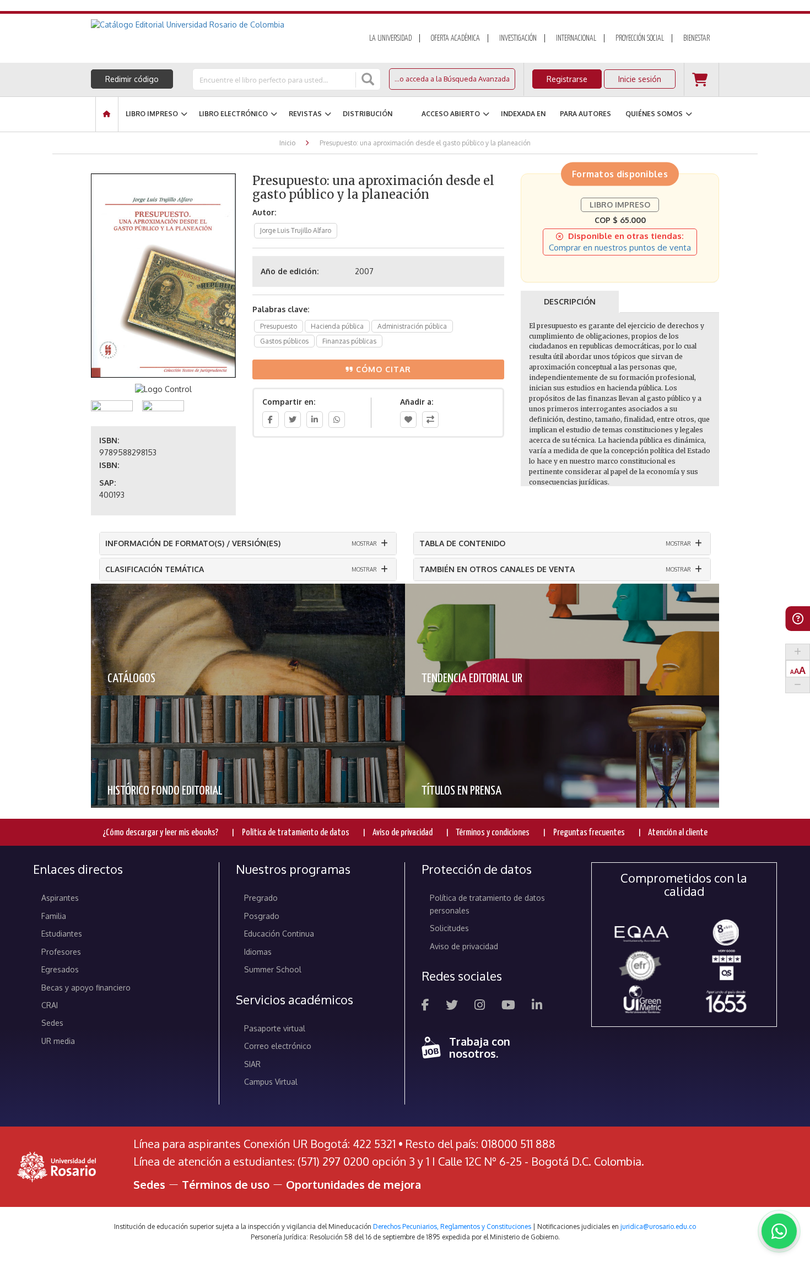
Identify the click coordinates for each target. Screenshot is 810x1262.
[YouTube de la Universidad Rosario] (508, 1006)
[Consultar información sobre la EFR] (642, 966)
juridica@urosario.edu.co (658, 1226)
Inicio (287, 143)
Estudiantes (61, 933)
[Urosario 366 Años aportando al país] (726, 1001)
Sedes (52, 1022)
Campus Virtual (271, 1081)
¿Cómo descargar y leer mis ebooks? (160, 832)
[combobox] (275, 79)
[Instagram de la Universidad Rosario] (479, 1006)
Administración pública (412, 326)
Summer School (272, 969)
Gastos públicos (284, 341)
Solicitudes (449, 928)
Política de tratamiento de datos (295, 832)
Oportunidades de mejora (353, 1184)
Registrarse (567, 79)
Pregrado (261, 897)
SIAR (252, 1064)
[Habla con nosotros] (779, 1231)
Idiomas (258, 951)
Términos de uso (225, 1184)
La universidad (390, 38)
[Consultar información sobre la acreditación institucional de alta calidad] (726, 932)
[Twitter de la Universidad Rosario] (452, 1006)
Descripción (570, 301)
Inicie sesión (639, 79)
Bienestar (696, 38)
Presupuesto (278, 326)
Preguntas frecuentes (589, 832)
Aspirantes (60, 897)
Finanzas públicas (349, 341)
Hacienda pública (337, 326)
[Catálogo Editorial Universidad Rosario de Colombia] (217, 25)
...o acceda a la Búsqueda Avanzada (452, 78)
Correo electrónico (277, 1046)
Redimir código (132, 79)
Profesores (61, 951)
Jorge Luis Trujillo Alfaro (295, 230)
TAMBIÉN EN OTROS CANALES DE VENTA (497, 569)
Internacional (576, 38)
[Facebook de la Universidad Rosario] (425, 1006)
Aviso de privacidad (402, 832)
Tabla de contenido (462, 543)
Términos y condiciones (493, 832)
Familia (53, 916)
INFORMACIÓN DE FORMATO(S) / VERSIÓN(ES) (192, 543)
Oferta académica (455, 38)
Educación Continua (279, 933)
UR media (58, 1041)
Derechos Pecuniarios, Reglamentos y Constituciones (452, 1226)
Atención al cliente (678, 832)
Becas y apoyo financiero (86, 987)
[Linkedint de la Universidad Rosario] (537, 1006)
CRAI (49, 1005)
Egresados (60, 969)
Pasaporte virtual (274, 1028)
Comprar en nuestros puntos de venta (620, 247)
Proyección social (639, 38)
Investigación (518, 38)
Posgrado (261, 916)
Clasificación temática (154, 569)
